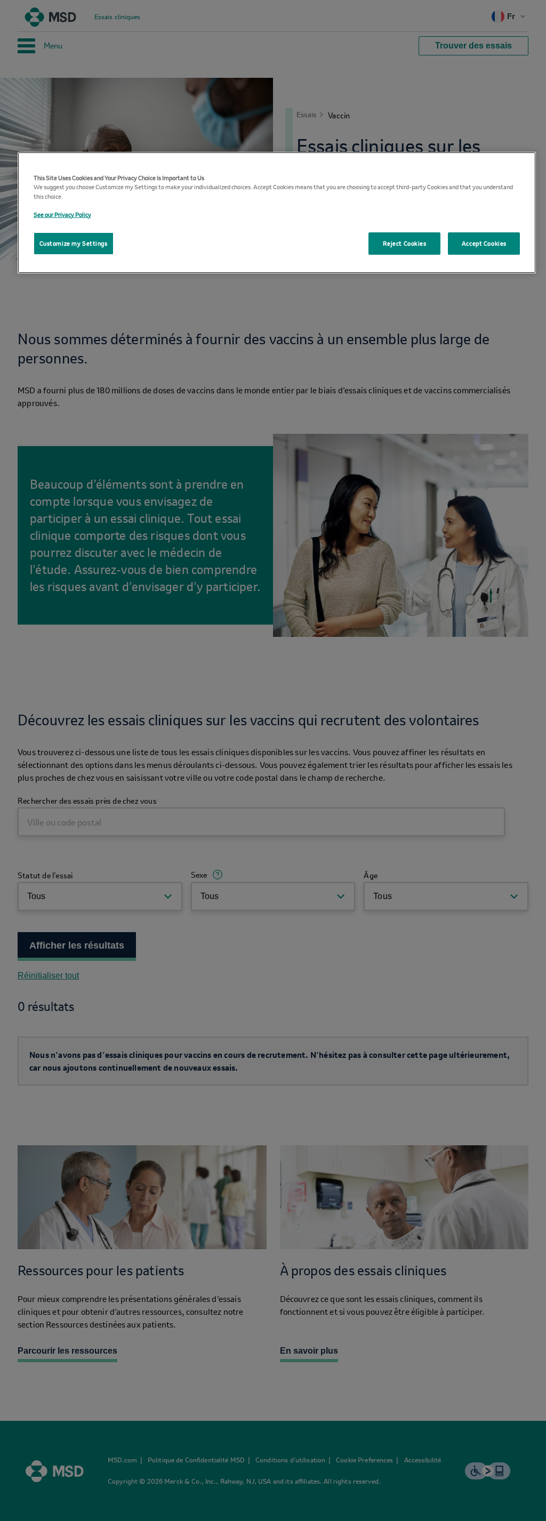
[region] (277, 212)
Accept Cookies (484, 243)
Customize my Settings (73, 243)
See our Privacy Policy (62, 215)
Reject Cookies (405, 243)
